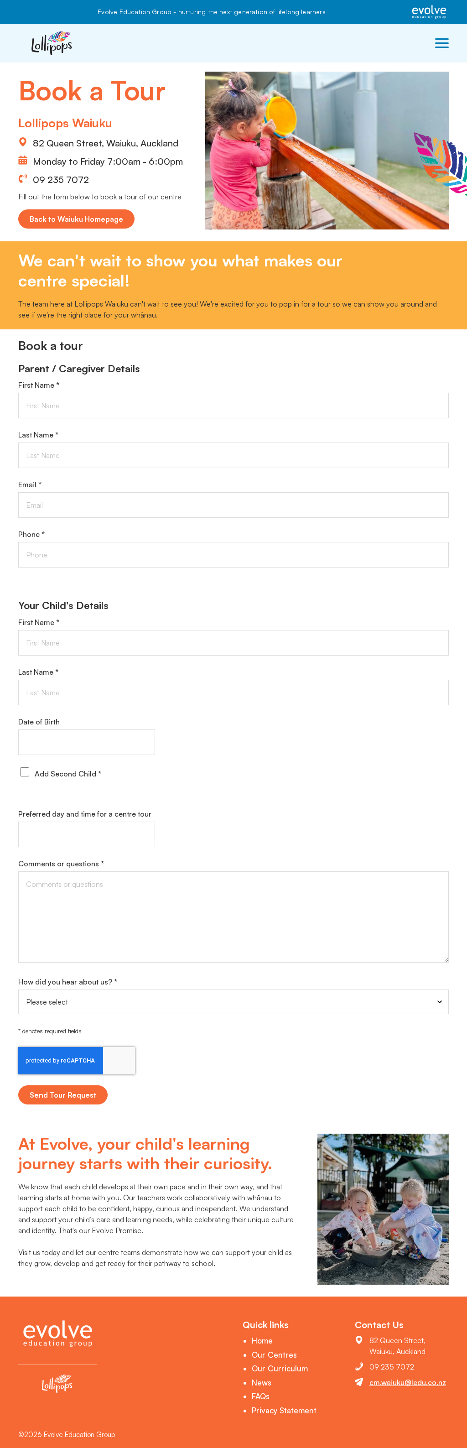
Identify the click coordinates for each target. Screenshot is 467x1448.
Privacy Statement (284, 1410)
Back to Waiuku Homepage (76, 219)
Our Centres (274, 1354)
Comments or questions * (61, 863)
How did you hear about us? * (67, 981)
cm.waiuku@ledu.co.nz (407, 1382)
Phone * (31, 534)
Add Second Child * (68, 773)
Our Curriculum (280, 1368)
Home (262, 1340)
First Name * (38, 385)
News (261, 1382)
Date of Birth (39, 721)
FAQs (261, 1396)
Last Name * (38, 434)
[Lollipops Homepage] (52, 43)
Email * (30, 484)
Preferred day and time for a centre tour (84, 813)
